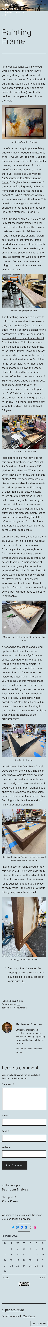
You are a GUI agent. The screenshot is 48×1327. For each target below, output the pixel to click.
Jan (7, 1277)
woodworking (20, 1007)
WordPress (29, 1316)
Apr (41, 1277)
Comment (8, 1084)
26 (36, 1265)
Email (5, 1131)
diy (18, 1004)
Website (6, 1147)
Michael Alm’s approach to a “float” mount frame (21, 178)
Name (6, 1115)
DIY (11, 1007)
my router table (13, 363)
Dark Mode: (37, 1323)
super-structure (13, 5)
